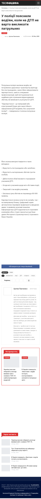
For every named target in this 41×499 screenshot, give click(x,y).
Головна (4, 8)
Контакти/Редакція (8, 493)
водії (16, 275)
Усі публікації (20, 495)
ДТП (21, 275)
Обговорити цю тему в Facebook (20, 266)
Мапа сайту (27, 495)
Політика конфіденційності (22, 493)
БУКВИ (11, 272)
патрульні (26, 275)
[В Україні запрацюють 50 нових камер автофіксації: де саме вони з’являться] (5, 468)
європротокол (9, 275)
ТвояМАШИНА (35, 485)
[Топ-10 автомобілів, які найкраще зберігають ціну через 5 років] (5, 451)
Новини (4, 33)
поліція (33, 275)
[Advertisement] (20, 62)
